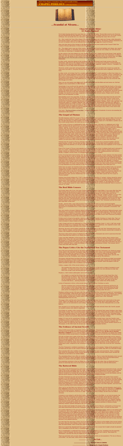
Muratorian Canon (100, 409)
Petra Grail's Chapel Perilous (99, 445)
